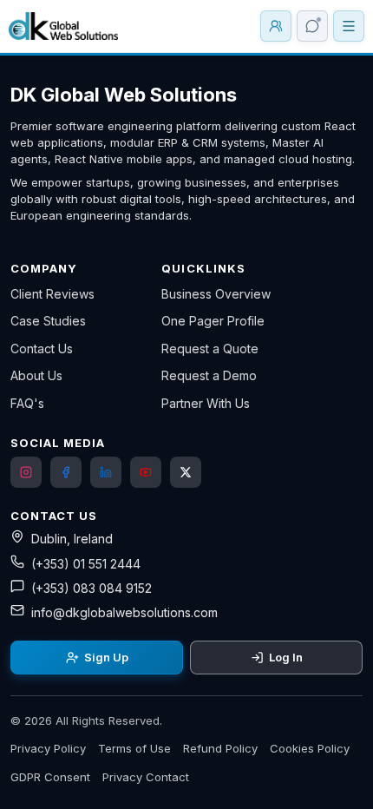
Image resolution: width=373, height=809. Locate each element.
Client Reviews (52, 293)
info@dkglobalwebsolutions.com (124, 612)
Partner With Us (205, 403)
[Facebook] (66, 472)
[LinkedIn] (105, 472)
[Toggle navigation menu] (348, 26)
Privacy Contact (145, 777)
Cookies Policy (310, 748)
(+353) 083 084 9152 (91, 588)
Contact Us (41, 348)
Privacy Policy (48, 748)
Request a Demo (209, 375)
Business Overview (216, 293)
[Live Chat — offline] (312, 26)
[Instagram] (26, 472)
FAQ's (27, 403)
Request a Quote (209, 348)
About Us (36, 375)
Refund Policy (220, 748)
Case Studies (48, 320)
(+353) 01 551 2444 (86, 563)
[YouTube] (145, 472)
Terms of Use (134, 748)
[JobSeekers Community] (275, 26)
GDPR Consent (50, 777)
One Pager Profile (213, 320)
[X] (185, 472)
